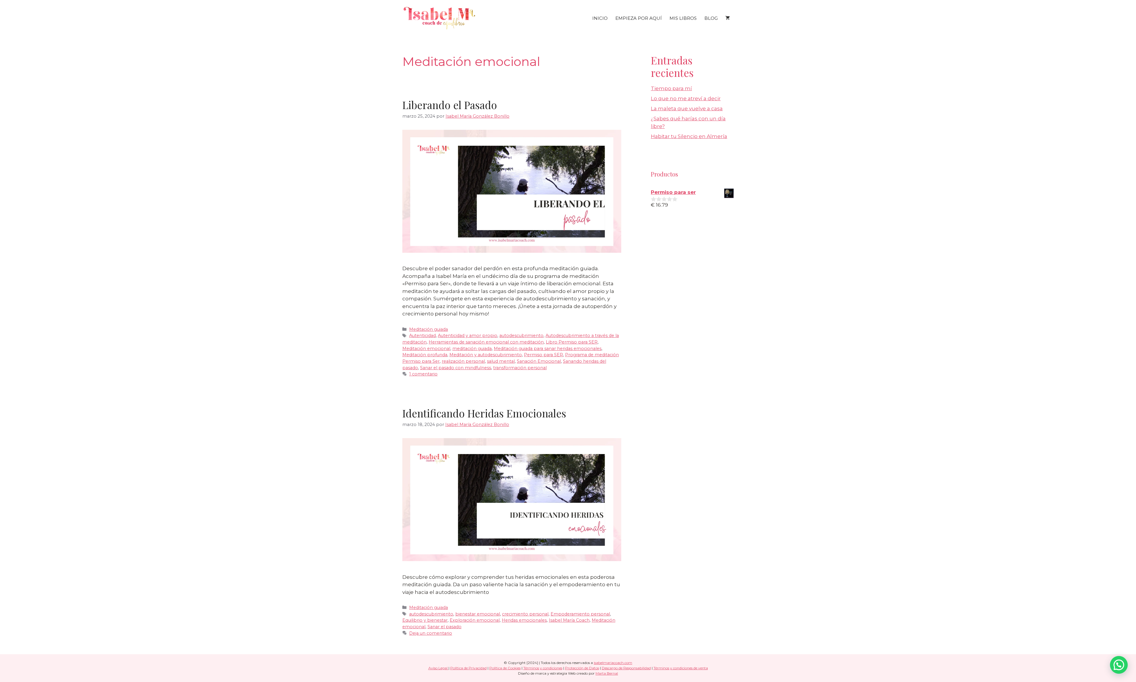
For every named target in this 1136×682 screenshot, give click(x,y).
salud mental (501, 361)
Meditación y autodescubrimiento (485, 354)
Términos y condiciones (542, 668)
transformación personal (520, 367)
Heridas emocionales (524, 620)
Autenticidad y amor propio (467, 335)
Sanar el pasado (444, 626)
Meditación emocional (426, 348)
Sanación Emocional (539, 361)
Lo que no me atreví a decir (686, 98)
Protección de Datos (582, 668)
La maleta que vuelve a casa (687, 108)
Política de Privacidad (468, 668)
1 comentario (423, 374)
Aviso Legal (438, 668)
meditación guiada (472, 348)
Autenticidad (422, 335)
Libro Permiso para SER (572, 342)
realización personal (463, 361)
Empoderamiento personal (580, 614)
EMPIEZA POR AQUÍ (638, 18)
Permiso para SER (543, 354)
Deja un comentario (430, 633)
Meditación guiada (428, 329)
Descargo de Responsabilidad (626, 668)
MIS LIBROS (683, 18)
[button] (1119, 665)
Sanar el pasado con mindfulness (455, 367)
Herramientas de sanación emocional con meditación (486, 342)
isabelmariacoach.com (613, 662)
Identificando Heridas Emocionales (484, 413)
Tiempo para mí (671, 88)
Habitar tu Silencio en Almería (689, 136)
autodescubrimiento (521, 335)
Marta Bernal (607, 673)
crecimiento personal (525, 614)
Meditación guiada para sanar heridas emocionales (547, 348)
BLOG (711, 18)
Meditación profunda (424, 354)
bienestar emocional (477, 614)
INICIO (600, 18)
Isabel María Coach (569, 620)
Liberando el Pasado (449, 105)
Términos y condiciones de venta (680, 668)
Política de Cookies (505, 668)
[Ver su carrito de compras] (728, 18)
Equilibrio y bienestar (425, 620)
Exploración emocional (475, 620)
